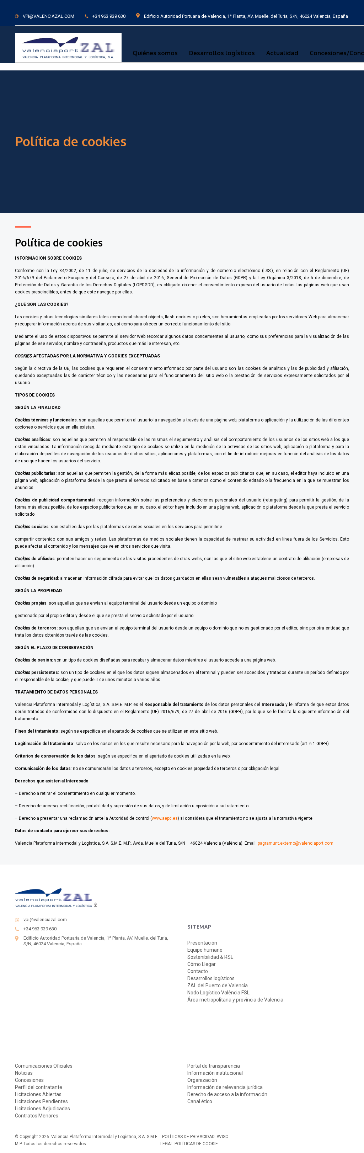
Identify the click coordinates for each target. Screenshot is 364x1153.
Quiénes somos (155, 53)
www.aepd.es (165, 818)
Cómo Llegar (201, 964)
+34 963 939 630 (108, 16)
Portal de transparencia (213, 1066)
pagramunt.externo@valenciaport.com (295, 843)
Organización (202, 1080)
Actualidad (282, 53)
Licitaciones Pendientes (41, 1101)
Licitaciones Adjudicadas (42, 1108)
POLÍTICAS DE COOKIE (196, 1143)
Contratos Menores (36, 1116)
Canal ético (199, 1101)
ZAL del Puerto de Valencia (217, 985)
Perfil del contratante (38, 1087)
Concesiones (29, 1080)
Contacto (197, 971)
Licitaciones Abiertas (38, 1094)
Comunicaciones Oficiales (44, 1066)
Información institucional (215, 1073)
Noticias (24, 1073)
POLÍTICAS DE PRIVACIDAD (188, 1136)
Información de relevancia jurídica (225, 1087)
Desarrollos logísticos (222, 53)
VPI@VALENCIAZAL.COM (48, 16)
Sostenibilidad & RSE (210, 957)
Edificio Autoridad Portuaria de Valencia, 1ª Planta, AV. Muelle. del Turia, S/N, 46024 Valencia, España (246, 16)
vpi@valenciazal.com (45, 919)
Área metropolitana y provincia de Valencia (235, 1000)
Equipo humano (205, 950)
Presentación (202, 943)
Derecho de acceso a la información (227, 1094)
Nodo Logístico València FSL (218, 992)
